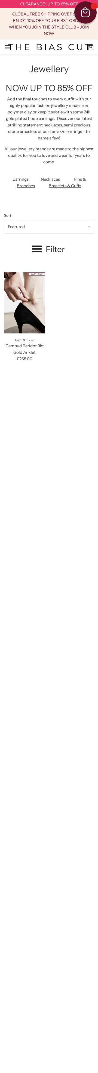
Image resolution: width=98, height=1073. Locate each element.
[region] (49, 4)
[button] (49, 227)
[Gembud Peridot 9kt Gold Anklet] (24, 302)
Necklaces (50, 179)
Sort (7, 215)
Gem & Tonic (24, 340)
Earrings (21, 179)
